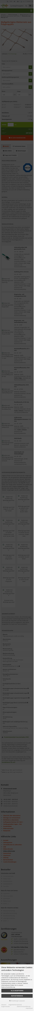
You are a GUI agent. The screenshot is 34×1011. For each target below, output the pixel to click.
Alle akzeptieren (17, 990)
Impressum (29, 1008)
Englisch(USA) (5, 1006)
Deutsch (3, 1005)
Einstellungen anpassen (18, 1000)
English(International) (15, 1005)
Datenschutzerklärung (23, 1006)
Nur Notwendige (17, 996)
